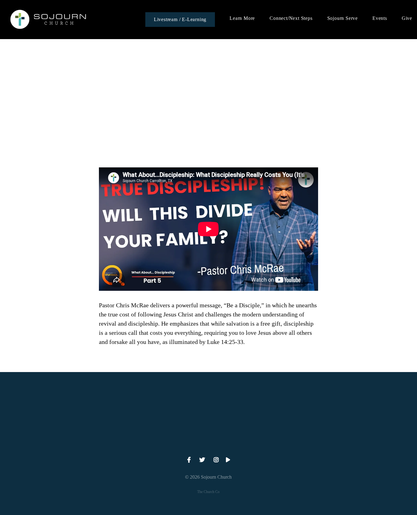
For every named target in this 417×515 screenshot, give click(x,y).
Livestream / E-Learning (180, 19)
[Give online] (325, 406)
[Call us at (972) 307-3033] (92, 406)
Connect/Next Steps (291, 18)
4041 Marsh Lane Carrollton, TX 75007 (208, 440)
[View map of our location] (208, 406)
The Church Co (208, 492)
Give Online (324, 440)
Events (379, 18)
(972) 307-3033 (92, 440)
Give (407, 18)
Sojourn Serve (342, 18)
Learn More (242, 18)
